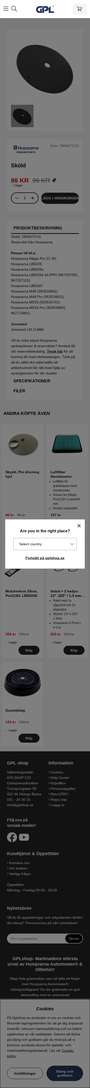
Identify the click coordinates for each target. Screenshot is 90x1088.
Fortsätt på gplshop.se (45, 558)
